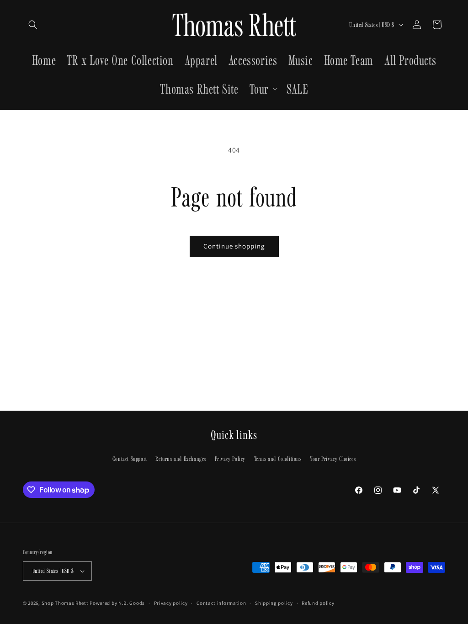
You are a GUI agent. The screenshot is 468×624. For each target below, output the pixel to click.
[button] (33, 25)
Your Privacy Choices (333, 458)
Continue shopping (234, 246)
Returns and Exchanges (180, 458)
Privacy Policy (230, 458)
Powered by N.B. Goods (117, 603)
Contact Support (129, 458)
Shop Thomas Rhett (65, 603)
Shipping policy (274, 603)
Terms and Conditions (278, 458)
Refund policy (318, 603)
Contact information (221, 603)
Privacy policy (171, 603)
